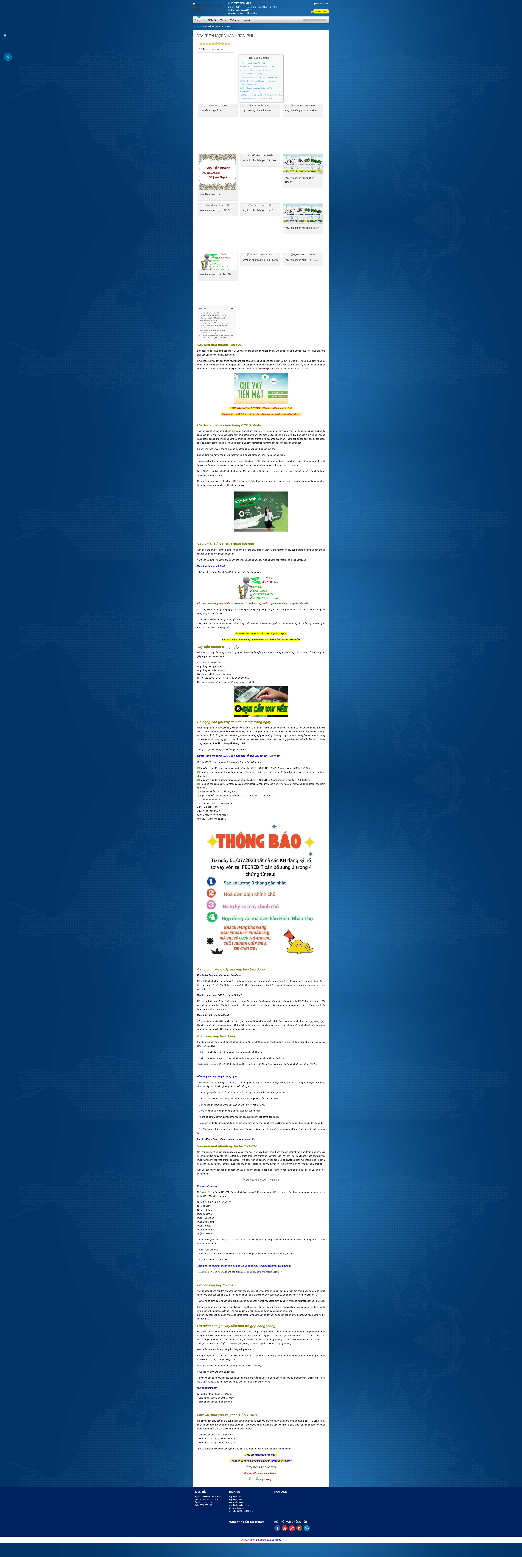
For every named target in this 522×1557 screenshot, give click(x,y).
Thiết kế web (215, 1272)
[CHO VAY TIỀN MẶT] (208, 6)
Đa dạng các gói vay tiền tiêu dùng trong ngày (259, 77)
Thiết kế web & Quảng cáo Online (261, 1540)
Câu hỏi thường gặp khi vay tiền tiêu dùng (257, 80)
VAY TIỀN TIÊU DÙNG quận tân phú (255, 70)
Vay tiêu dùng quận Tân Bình (301, 110)
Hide (270, 58)
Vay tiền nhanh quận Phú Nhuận (260, 260)
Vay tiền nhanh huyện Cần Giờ (259, 160)
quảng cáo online (233, 1272)
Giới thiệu (212, 20)
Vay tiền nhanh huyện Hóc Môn (302, 227)
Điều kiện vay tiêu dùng (250, 84)
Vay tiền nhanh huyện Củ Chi (216, 210)
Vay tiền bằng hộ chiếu (239, 1505)
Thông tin (234, 20)
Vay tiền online (235, 1496)
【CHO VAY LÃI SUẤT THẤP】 (245, 408)
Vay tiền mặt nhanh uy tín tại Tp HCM (256, 88)
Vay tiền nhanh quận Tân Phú (216, 274)
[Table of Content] (232, 308)
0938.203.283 (207, 1502)
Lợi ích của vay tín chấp (250, 91)
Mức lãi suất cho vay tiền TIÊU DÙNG (257, 98)
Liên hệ (246, 20)
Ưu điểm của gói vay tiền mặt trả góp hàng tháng (261, 95)
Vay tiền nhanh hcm (210, 194)
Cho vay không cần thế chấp (241, 1510)
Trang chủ (199, 20)
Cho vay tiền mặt (236, 1508)
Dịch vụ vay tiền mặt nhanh (257, 110)
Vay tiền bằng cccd (237, 1502)
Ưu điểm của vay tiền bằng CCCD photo (257, 66)
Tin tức (223, 20)
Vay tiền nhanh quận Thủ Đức (301, 260)
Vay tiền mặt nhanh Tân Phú (252, 63)
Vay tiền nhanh (235, 1499)
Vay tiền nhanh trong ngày (251, 73)
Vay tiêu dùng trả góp (211, 110)
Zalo (307, 1528)
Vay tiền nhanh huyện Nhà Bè (259, 210)
